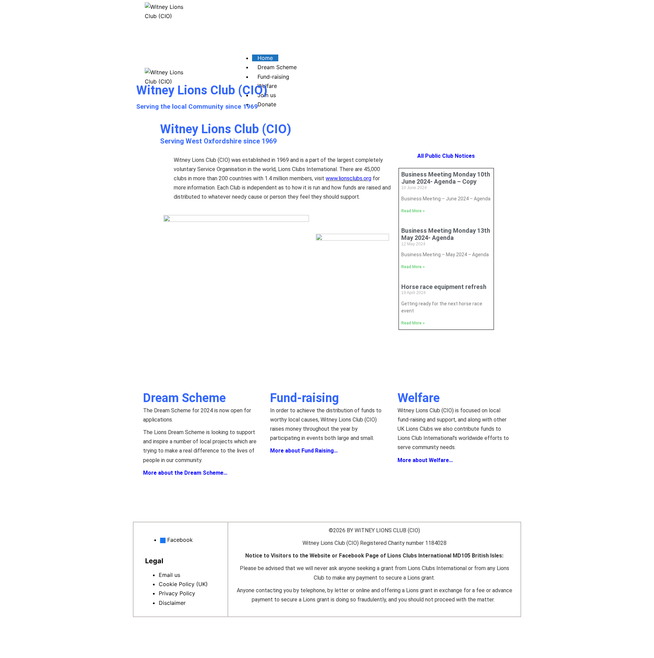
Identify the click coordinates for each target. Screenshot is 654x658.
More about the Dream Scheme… (185, 473)
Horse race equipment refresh (443, 286)
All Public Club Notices (446, 156)
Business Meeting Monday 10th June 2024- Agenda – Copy (445, 178)
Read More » (413, 211)
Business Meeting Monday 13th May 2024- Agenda (445, 234)
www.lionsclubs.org (348, 178)
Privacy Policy (177, 593)
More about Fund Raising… (304, 450)
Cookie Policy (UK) (183, 584)
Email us (169, 574)
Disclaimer (172, 602)
